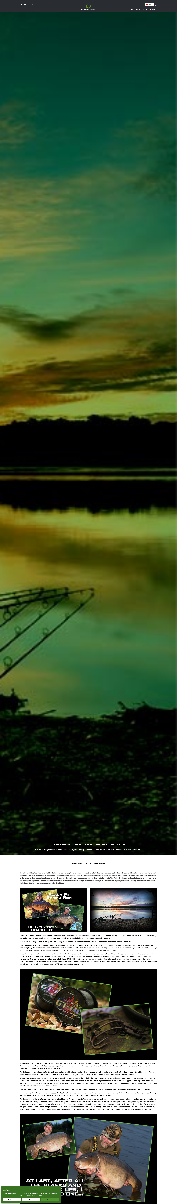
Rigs (132, 9)
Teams (137, 9)
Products (24, 9)
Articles (39, 9)
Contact (153, 9)
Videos (31, 9)
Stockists (145, 9)
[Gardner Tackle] (88, 7)
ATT (45, 9)
